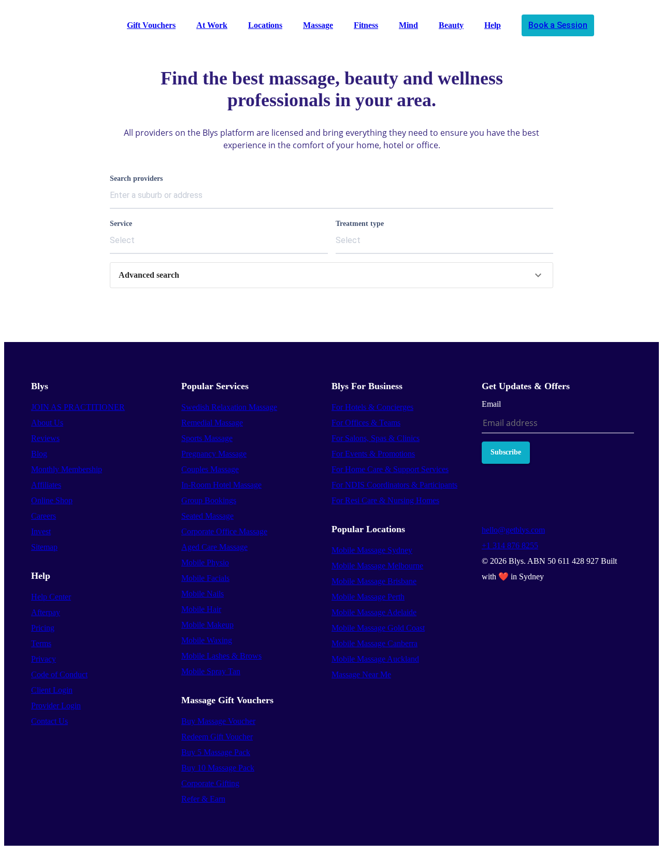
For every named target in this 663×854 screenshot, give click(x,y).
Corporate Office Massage (224, 531)
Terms (41, 643)
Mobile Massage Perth (368, 596)
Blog (39, 453)
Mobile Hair (201, 609)
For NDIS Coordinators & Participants (394, 484)
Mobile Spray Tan (210, 671)
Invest (41, 531)
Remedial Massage (212, 422)
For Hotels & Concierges (372, 407)
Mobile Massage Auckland (375, 658)
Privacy (43, 658)
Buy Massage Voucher (218, 721)
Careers (43, 515)
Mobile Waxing (206, 640)
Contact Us (49, 721)
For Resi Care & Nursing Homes (385, 500)
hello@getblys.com (513, 529)
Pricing (42, 627)
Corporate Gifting (210, 783)
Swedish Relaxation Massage (229, 407)
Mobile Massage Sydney (372, 550)
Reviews (45, 438)
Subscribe (506, 452)
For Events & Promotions (373, 453)
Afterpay (45, 612)
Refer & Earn (203, 798)
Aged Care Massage (214, 547)
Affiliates (46, 484)
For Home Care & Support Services (390, 469)
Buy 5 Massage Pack (215, 752)
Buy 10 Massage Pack (217, 767)
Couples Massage (210, 469)
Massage (318, 25)
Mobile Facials (205, 578)
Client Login (52, 690)
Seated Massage (207, 515)
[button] (331, 275)
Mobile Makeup (207, 624)
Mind (408, 25)
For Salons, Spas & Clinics (376, 438)
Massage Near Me (361, 674)
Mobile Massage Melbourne (377, 565)
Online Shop (52, 500)
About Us (47, 422)
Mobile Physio (205, 562)
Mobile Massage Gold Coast (378, 627)
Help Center (51, 596)
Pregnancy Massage (214, 453)
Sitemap (44, 547)
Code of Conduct (59, 674)
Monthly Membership (66, 469)
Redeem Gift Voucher (217, 736)
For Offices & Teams (366, 422)
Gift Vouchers (151, 25)
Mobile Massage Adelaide (374, 612)
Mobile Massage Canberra (374, 643)
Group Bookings (208, 500)
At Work (211, 25)
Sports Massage (207, 438)
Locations (265, 25)
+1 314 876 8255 (510, 545)
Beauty (451, 25)
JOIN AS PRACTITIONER (78, 407)
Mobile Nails (202, 593)
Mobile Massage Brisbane (374, 581)
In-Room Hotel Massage (221, 484)
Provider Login (56, 705)
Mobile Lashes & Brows (221, 655)
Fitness (366, 25)
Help (492, 25)
